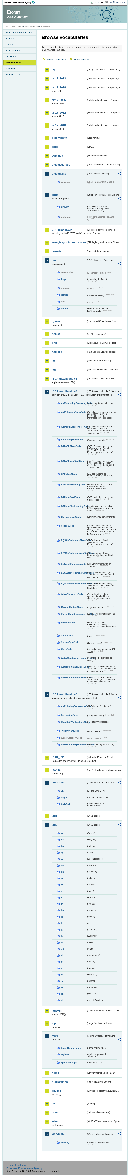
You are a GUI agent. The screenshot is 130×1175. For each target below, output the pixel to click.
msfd (55, 1035)
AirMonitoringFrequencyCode (73, 403)
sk (62, 994)
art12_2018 (59, 87)
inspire (56, 769)
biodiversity (59, 137)
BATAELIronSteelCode (72, 461)
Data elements (14, 50)
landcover (58, 782)
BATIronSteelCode (70, 497)
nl (62, 955)
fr (62, 904)
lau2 (54, 824)
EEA (20, 2)
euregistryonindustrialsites (69, 242)
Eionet (20, 26)
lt (61, 929)
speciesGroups (69, 1062)
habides (57, 351)
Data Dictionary (32, 26)
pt (62, 968)
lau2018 (57, 1010)
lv (62, 942)
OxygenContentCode (72, 607)
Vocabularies (13, 62)
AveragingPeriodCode (72, 439)
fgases (56, 321)
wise (55, 1121)
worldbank (58, 1133)
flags (63, 279)
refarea (64, 295)
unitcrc (64, 308)
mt (62, 949)
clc (62, 791)
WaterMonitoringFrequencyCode (73, 658)
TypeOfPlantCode (70, 731)
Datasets (11, 38)
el (62, 884)
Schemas (11, 56)
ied (54, 369)
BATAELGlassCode (71, 446)
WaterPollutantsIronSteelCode (73, 677)
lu (62, 936)
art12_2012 (59, 78)
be (62, 839)
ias (54, 360)
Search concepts (81, 60)
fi (61, 897)
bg (62, 846)
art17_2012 (59, 112)
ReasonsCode (68, 622)
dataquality (59, 173)
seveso (56, 1090)
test (54, 1103)
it (61, 923)
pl (62, 961)
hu (62, 910)
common (57, 155)
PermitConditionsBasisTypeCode (73, 614)
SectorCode (67, 635)
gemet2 (56, 334)
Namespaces (13, 74)
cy (62, 852)
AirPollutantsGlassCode (73, 412)
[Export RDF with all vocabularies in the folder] (119, 174)
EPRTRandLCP (62, 229)
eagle (64, 797)
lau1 (54, 815)
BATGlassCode (69, 474)
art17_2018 (59, 125)
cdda (55, 146)
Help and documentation (19, 32)
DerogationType (69, 715)
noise (55, 1072)
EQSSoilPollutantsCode (73, 564)
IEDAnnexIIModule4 (64, 694)
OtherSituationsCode (72, 594)
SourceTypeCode (70, 642)
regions (65, 1054)
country (65, 1142)
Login (96, 2)
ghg (54, 342)
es (62, 891)
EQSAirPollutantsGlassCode (73, 540)
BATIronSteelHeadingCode (73, 506)
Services (10, 68)
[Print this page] (102, 2)
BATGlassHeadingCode (73, 484)
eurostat (57, 251)
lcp (54, 1023)
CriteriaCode (67, 526)
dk (62, 871)
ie (62, 917)
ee (62, 878)
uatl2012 (65, 803)
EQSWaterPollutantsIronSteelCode (73, 583)
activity (65, 207)
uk (62, 1000)
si (62, 987)
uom (55, 1112)
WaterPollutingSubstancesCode (73, 744)
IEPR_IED (58, 757)
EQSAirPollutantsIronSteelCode (73, 553)
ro (62, 974)
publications (60, 1081)
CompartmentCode (71, 517)
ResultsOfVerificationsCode (73, 722)
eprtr (55, 194)
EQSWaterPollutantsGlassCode (73, 573)
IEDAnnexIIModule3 (64, 391)
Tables (9, 44)
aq (53, 69)
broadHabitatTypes (71, 1048)
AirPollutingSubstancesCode (73, 706)
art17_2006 (59, 100)
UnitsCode (66, 649)
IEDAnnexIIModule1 (64, 378)
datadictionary (61, 164)
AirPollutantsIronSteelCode (73, 427)
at (62, 833)
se (62, 981)
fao (54, 260)
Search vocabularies (56, 60)
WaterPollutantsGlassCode (73, 667)
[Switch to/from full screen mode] (107, 2)
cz (62, 859)
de (62, 865)
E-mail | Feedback (16, 1165)
